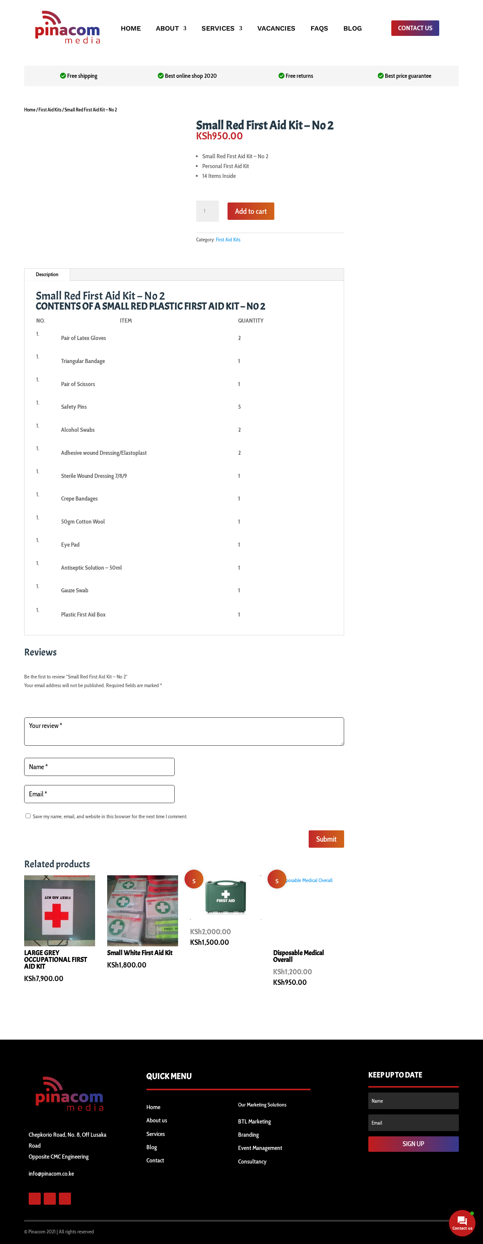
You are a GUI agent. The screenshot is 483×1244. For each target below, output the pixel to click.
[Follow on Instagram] (65, 1199)
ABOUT (167, 29)
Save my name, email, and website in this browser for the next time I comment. (110, 816)
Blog (151, 1147)
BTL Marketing (254, 1121)
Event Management (260, 1147)
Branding (248, 1134)
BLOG (352, 29)
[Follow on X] (50, 1199)
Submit (326, 839)
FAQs (319, 29)
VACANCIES (276, 29)
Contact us (415, 28)
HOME (131, 29)
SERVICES (218, 29)
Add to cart (251, 211)
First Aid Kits (50, 110)
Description (47, 274)
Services (155, 1133)
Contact (155, 1160)
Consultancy (252, 1161)
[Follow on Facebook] (35, 1199)
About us (156, 1120)
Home (29, 110)
